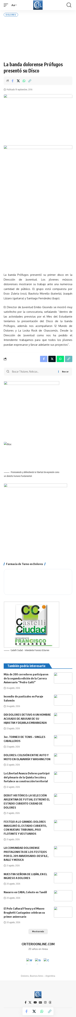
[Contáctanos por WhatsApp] (29, 961)
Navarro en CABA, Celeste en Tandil (25, 892)
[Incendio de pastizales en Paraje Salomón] (63, 700)
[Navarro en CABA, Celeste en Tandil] (63, 895)
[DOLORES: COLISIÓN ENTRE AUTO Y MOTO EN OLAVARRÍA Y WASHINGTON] (63, 758)
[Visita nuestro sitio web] (38, 961)
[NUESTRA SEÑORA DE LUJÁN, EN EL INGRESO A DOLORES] (63, 877)
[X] (30, 1002)
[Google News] (40, 1002)
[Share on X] (18, 81)
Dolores (11, 15)
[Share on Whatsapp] (24, 81)
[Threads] (50, 1002)
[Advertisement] (38, 39)
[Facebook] (25, 1002)
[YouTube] (35, 1002)
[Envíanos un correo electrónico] (47, 961)
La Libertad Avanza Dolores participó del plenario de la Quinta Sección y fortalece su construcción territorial (27, 777)
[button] (7, 5)
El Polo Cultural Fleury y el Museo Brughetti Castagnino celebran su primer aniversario (24, 912)
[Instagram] (45, 1002)
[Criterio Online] (38, 5)
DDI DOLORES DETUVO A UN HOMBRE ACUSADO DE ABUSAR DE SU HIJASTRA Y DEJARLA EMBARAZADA (27, 718)
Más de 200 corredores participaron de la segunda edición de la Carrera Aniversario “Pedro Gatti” (26, 678)
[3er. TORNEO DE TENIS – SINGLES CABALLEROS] (63, 740)
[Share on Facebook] (12, 81)
